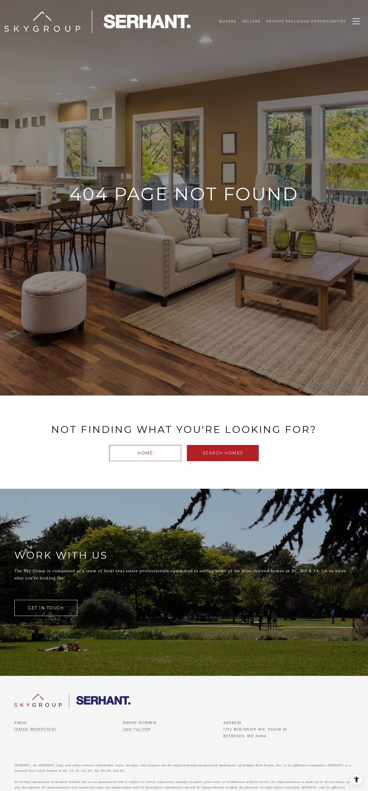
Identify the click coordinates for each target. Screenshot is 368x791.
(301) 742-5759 (136, 729)
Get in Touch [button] (46, 608)
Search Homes (223, 453)
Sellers (251, 21)
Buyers (227, 21)
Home (145, 453)
